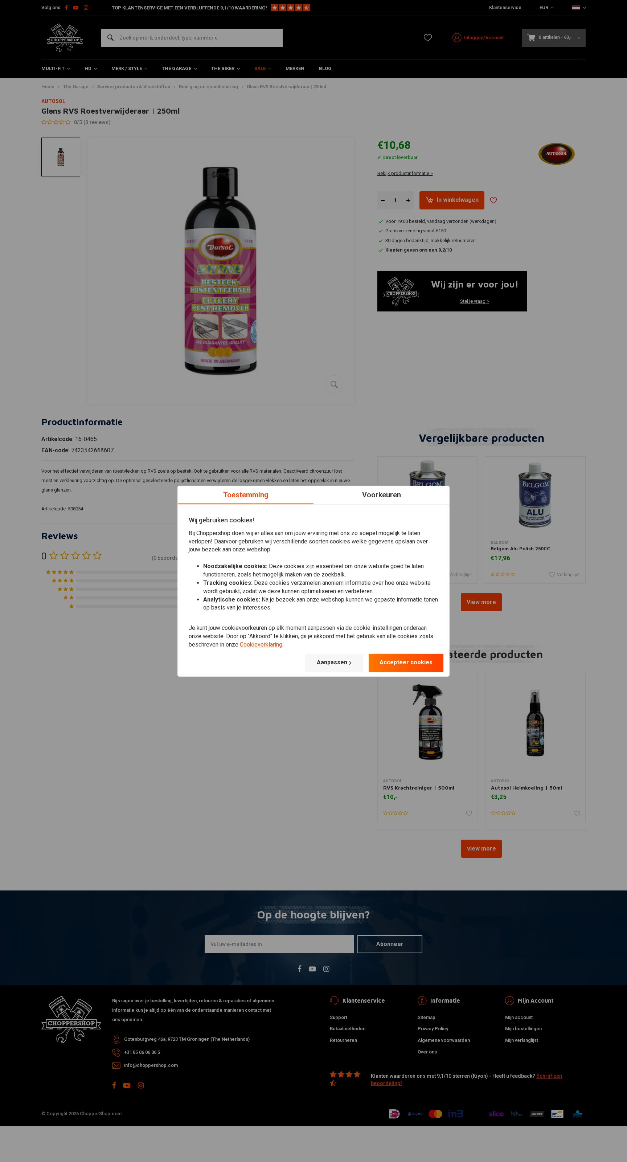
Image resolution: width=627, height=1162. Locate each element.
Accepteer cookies (406, 662)
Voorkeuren (381, 494)
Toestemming (246, 494)
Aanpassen (332, 662)
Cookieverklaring (261, 644)
